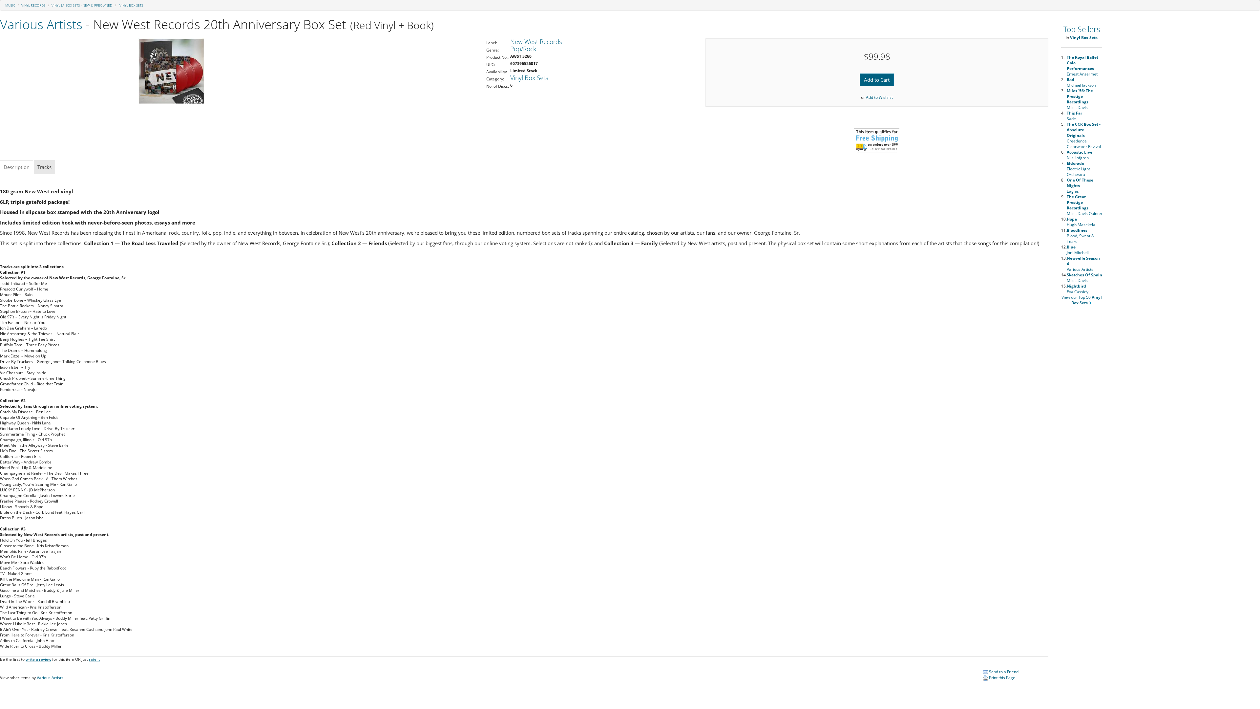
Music (10, 5)
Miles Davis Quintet (1084, 205)
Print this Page (1001, 677)
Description (17, 167)
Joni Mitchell (1078, 249)
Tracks (44, 167)
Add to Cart (877, 79)
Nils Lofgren (1079, 155)
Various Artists (41, 24)
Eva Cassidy (1077, 288)
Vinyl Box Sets (130, 5)
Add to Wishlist (879, 97)
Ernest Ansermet (1082, 65)
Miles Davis (1080, 99)
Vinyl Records (33, 5)
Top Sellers (1081, 29)
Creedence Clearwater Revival (1084, 135)
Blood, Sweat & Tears (1080, 235)
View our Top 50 (1081, 300)
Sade (1074, 115)
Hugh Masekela (1081, 221)
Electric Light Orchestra (1078, 169)
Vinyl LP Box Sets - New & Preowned (82, 5)
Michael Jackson (1081, 82)
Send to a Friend (1003, 672)
